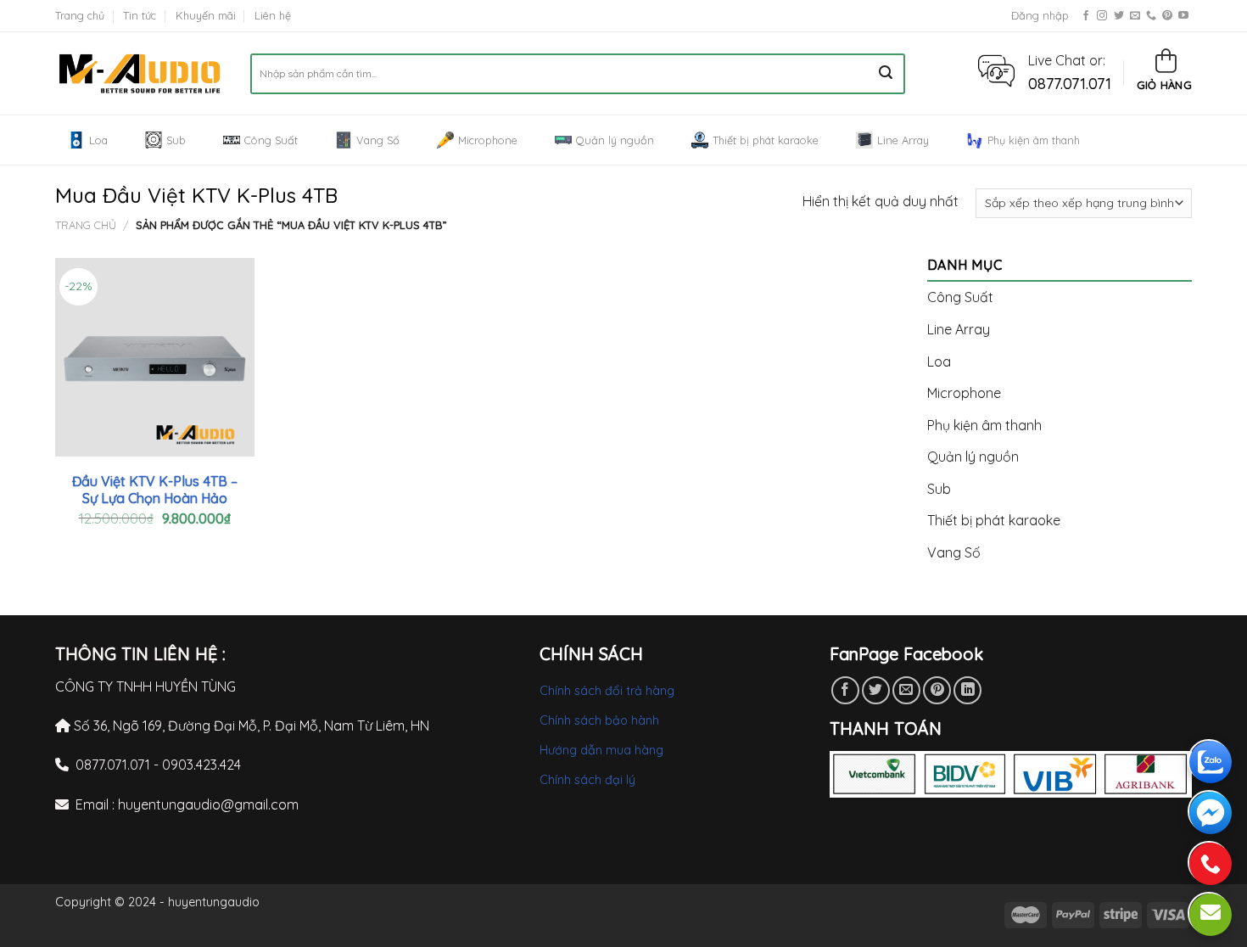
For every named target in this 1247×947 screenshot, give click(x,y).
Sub (176, 140)
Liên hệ (272, 15)
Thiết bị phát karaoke (766, 140)
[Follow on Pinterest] (1167, 16)
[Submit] (885, 73)
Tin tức (139, 15)
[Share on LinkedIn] (967, 690)
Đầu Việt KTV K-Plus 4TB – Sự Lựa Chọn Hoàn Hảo (155, 490)
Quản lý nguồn (615, 140)
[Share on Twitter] (876, 690)
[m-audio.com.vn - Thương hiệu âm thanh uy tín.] (140, 73)
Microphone (487, 140)
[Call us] (1151, 16)
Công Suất (271, 140)
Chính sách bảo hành (599, 720)
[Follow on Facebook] (1086, 16)
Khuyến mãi (206, 15)
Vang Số (378, 140)
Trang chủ (79, 15)
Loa (98, 140)
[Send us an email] (1135, 16)
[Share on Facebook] (845, 690)
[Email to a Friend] (906, 690)
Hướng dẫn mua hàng (601, 750)
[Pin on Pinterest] (937, 690)
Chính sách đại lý (587, 779)
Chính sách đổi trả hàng (607, 690)
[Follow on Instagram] (1102, 16)
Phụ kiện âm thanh (1033, 140)
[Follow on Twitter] (1119, 16)
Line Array (903, 140)
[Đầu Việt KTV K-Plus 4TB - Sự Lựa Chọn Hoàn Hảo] (154, 357)
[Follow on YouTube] (1183, 16)
